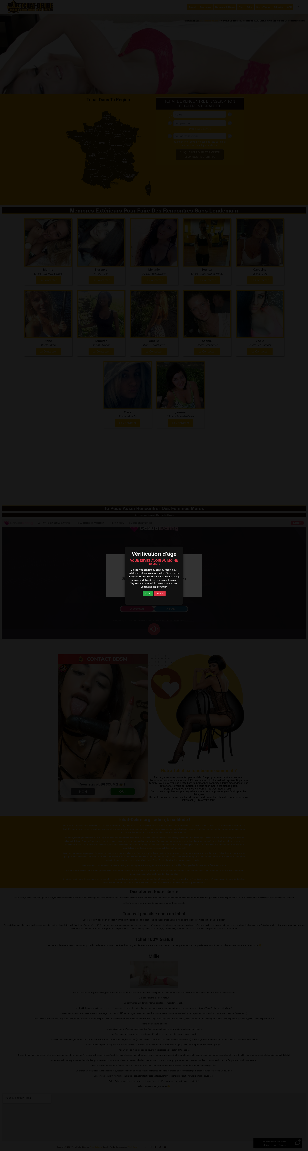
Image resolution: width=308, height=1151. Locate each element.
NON (160, 593)
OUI (147, 593)
